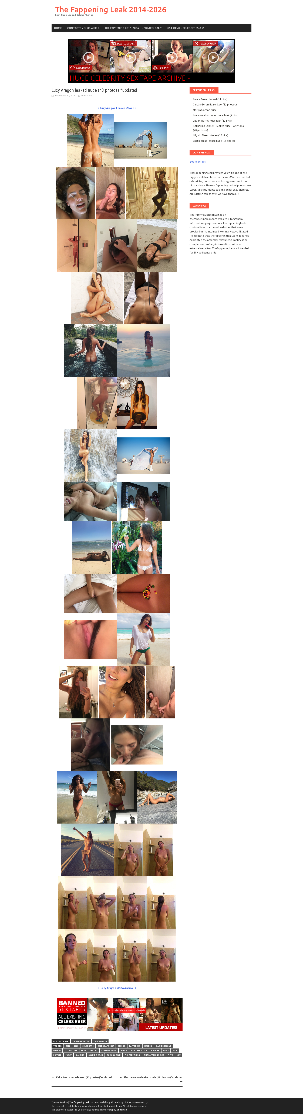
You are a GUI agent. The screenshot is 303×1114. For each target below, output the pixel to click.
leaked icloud (108, 1050)
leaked (93, 1050)
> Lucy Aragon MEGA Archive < (117, 988)
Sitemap (122, 1109)
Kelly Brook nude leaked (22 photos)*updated (84, 1077)
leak (83, 1050)
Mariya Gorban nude (205, 110)
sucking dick (113, 1055)
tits (170, 1055)
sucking (80, 1055)
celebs (121, 1046)
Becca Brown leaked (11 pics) (210, 99)
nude (166, 1050)
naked (123, 1050)
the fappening (132, 1055)
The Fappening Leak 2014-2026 (110, 9)
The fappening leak (79, 1102)
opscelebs (87, 95)
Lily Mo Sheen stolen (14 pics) (210, 135)
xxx (179, 1055)
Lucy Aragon (100, 1041)
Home (58, 27)
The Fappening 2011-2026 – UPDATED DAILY (133, 27)
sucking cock (95, 1055)
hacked (148, 1046)
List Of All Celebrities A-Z (185, 27)
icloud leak (71, 1050)
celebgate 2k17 (106, 1046)
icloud (57, 1050)
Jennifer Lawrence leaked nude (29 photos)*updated (150, 1077)
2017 (68, 1046)
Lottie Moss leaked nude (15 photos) (214, 140)
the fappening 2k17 (154, 1055)
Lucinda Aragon (80, 1041)
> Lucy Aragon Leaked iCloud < (117, 108)
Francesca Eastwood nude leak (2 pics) (215, 115)
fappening (134, 1046)
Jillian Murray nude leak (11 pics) (212, 120)
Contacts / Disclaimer (83, 27)
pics (175, 1050)
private (57, 1055)
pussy (68, 1055)
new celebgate (139, 1050)
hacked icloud (163, 1046)
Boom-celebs (198, 161)
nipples (155, 1050)
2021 (76, 1046)
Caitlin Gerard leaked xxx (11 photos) (215, 104)
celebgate (88, 1046)
